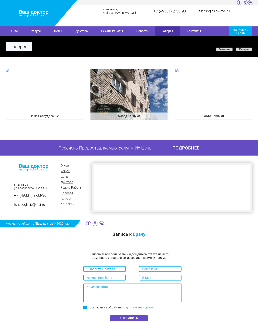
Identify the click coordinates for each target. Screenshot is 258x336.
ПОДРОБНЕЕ (185, 148)
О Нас (14, 31)
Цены (58, 31)
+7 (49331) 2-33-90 (170, 11)
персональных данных (140, 307)
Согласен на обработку (123, 307)
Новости (142, 31)
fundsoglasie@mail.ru (214, 11)
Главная (224, 49)
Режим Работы (112, 31)
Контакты (194, 31)
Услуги (36, 31)
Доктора (82, 31)
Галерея (167, 31)
